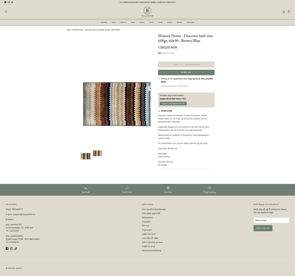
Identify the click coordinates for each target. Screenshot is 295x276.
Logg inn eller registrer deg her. (173, 103)
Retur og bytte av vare (152, 242)
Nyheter (123, 22)
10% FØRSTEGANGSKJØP (129, 2)
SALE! (114, 22)
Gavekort (146, 221)
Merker (179, 22)
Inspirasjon (190, 22)
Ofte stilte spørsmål (151, 213)
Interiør (142, 22)
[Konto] (283, 11)
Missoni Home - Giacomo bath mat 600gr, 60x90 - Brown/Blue (96, 30)
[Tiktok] (12, 2)
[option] (116, 88)
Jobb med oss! (149, 234)
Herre (151, 22)
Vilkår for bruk (148, 246)
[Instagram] (9, 2)
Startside (104, 22)
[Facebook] (5, 2)
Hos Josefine (17, 268)
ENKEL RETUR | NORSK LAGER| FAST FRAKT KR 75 (157, 2)
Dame (133, 22)
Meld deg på (263, 228)
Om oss (145, 226)
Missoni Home (167, 53)
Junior (160, 22)
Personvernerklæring (151, 250)
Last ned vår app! (150, 238)
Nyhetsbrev (147, 217)
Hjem (69, 30)
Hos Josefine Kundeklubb (154, 209)
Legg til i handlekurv (186, 64)
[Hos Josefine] (147, 12)
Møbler (169, 22)
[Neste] (150, 88)
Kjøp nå (186, 72)
